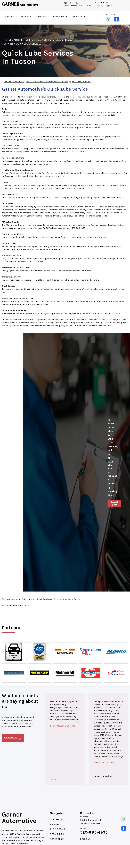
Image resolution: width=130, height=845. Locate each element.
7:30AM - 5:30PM (105, 6)
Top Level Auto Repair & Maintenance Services (47, 81)
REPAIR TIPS (58, 16)
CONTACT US (76, 16)
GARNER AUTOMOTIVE (16, 40)
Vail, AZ (54, 779)
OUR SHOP (9, 16)
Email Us (85, 839)
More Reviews (11, 737)
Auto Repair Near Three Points (15, 605)
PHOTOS (24, 16)
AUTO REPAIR (41, 16)
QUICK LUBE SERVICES (28, 43)
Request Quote (114, 503)
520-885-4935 (70, 3)
